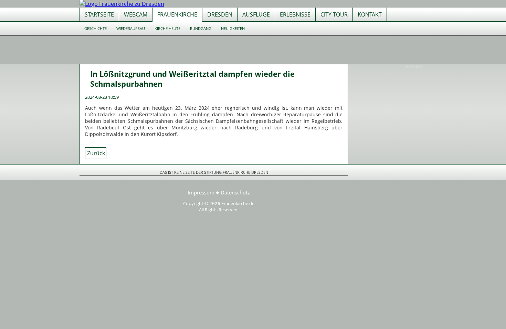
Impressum (201, 192)
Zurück (96, 153)
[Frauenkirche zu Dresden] (122, 4)
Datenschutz (235, 192)
